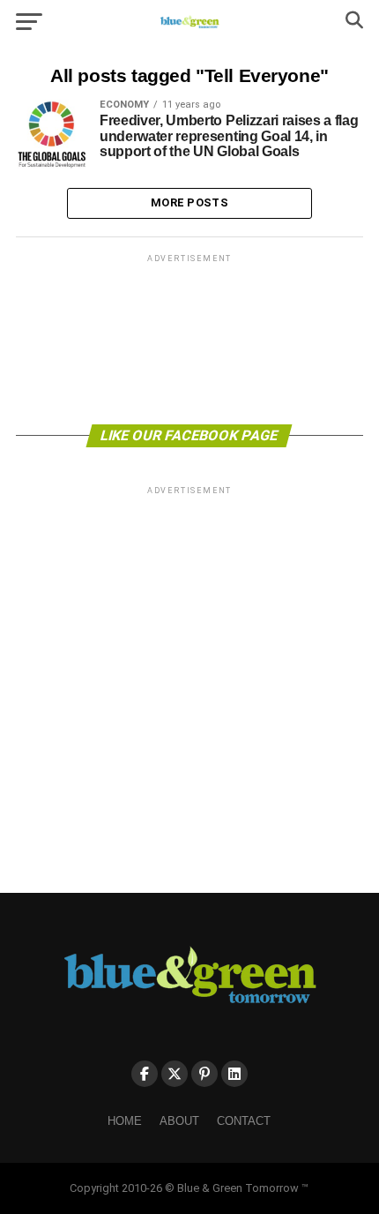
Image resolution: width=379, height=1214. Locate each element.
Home (125, 1121)
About (179, 1121)
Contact (244, 1121)
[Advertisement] (189, 337)
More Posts (189, 202)
